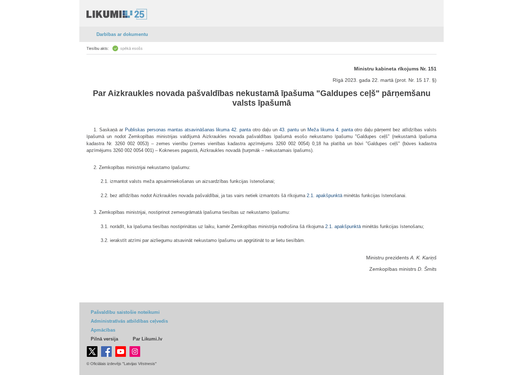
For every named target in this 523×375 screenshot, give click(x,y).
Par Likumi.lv (147, 339)
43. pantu (289, 129)
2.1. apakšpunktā (324, 195)
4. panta (344, 129)
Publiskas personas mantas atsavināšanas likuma (177, 129)
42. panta (241, 129)
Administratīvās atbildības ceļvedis (129, 321)
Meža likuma (320, 129)
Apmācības (103, 330)
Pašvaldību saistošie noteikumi (125, 312)
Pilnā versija (104, 339)
